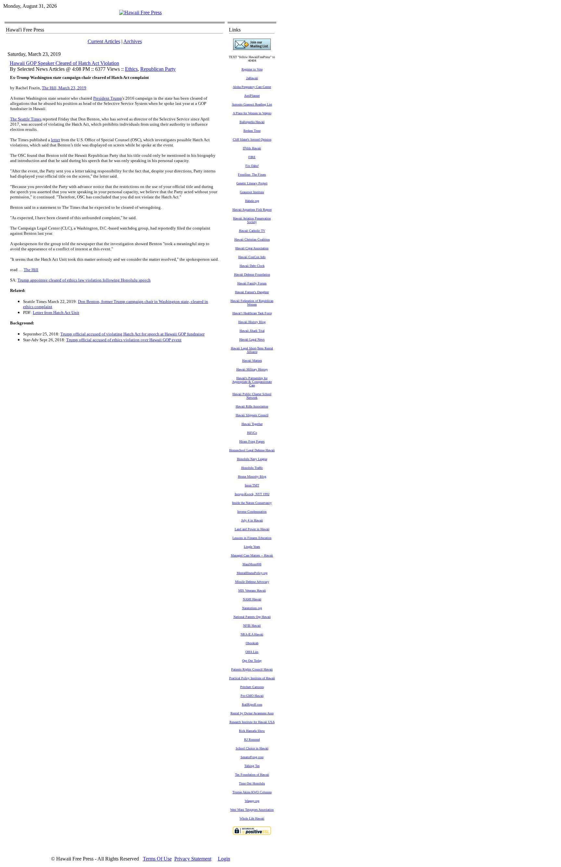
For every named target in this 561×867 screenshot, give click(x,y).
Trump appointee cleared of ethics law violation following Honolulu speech (84, 280)
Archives (132, 41)
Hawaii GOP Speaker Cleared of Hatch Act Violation (64, 63)
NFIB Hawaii (252, 625)
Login (224, 858)
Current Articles (104, 41)
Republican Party (158, 69)
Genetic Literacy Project (252, 183)
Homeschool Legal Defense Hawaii (252, 450)
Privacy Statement (192, 858)
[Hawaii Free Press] (140, 12)
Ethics (131, 69)
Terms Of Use (157, 858)
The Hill (31, 269)
